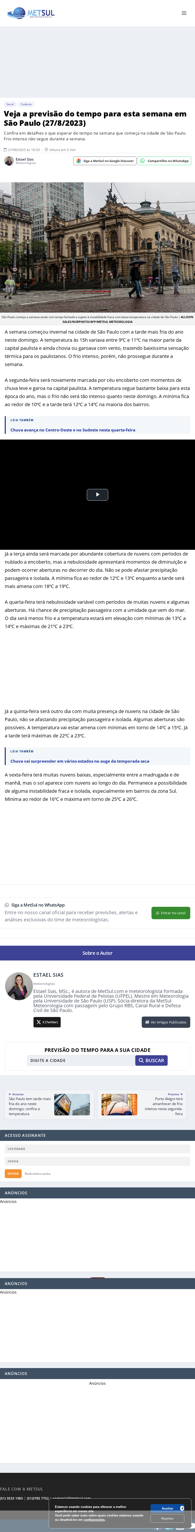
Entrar (13, 1174)
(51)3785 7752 (38, 1498)
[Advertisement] (97, 1521)
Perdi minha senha (37, 1174)
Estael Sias (25, 159)
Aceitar (167, 1508)
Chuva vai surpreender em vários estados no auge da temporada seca (79, 761)
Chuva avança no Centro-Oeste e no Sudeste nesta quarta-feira (72, 430)
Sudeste (26, 104)
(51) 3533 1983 (11, 1498)
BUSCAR (155, 1060)
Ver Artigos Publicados (168, 1022)
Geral (10, 104)
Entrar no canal (173, 913)
